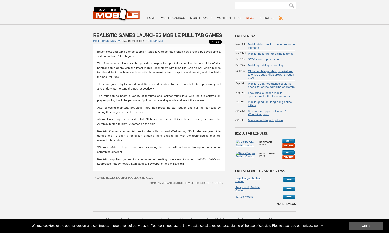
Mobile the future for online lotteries (270, 53)
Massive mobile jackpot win (265, 120)
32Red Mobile (244, 196)
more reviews (286, 204)
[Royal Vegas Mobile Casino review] (246, 156)
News (250, 17)
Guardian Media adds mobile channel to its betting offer (185, 183)
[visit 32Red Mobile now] (289, 198)
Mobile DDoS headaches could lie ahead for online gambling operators (271, 85)
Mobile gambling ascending (265, 65)
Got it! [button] (366, 225)
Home (151, 17)
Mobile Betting (229, 17)
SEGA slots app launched (264, 59)
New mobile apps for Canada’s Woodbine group (267, 112)
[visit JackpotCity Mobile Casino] (288, 142)
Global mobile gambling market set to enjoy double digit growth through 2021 (271, 74)
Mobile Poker (201, 17)
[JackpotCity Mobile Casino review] (246, 145)
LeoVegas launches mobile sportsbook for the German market (270, 94)
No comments (154, 41)
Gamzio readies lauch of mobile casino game (125, 178)
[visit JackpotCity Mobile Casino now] (289, 189)
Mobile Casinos (173, 17)
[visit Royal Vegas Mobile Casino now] (289, 180)
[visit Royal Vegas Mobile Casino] (288, 153)
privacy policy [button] (313, 225)
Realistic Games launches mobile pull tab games (157, 35)
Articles (266, 17)
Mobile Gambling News (107, 41)
